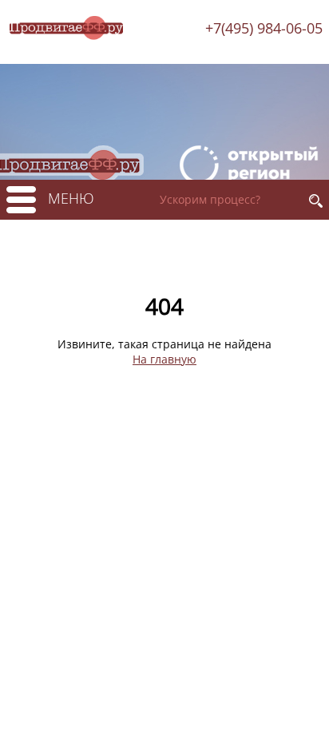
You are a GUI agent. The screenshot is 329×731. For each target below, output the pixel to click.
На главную (164, 359)
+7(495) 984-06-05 (264, 28)
